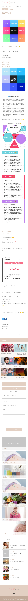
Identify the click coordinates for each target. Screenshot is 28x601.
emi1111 (8, 324)
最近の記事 (8, 539)
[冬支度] (20, 334)
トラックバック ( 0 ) (14, 391)
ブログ (6, 6)
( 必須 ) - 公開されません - (10, 405)
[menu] (25, 2)
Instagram (14, 593)
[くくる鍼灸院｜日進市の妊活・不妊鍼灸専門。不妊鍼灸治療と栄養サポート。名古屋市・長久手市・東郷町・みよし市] (8, 2)
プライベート (11, 6)
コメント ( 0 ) (14, 388)
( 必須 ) (5, 401)
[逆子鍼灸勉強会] (8, 334)
